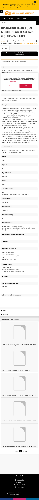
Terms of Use (20, 487)
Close (35, 2)
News (18, 18)
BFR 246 (4, 286)
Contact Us (21, 480)
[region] (19, 81)
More (24, 18)
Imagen (17, 494)
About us (20, 482)
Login (5, 310)
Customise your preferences (12, 85)
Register (11, 18)
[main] (19, 239)
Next (25, 451)
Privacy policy (13, 81)
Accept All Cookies (25, 85)
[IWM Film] (19, 13)
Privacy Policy (21, 485)
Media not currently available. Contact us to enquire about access (19, 53)
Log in (3, 18)
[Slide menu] (1, 11)
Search (37, 23)
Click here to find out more (28, 43)
